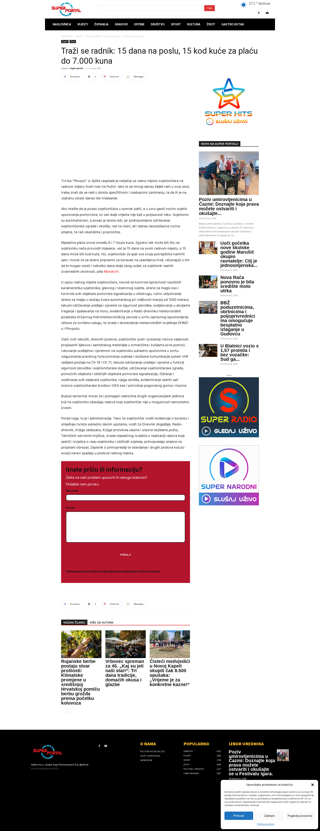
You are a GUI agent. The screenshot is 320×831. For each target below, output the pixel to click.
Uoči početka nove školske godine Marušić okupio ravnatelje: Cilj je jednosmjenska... (239, 254)
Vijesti (79, 36)
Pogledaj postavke (300, 815)
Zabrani (269, 815)
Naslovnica (67, 36)
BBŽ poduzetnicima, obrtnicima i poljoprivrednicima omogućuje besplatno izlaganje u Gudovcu (237, 318)
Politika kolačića (265, 824)
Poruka (70, 507)
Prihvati (239, 815)
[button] (312, 785)
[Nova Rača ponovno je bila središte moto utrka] (208, 281)
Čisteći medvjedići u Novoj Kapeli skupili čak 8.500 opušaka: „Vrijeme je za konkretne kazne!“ (170, 673)
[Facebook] (259, 13)
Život (73, 41)
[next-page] (69, 711)
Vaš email (72, 490)
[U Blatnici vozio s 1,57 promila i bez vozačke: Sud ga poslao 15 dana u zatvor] (208, 350)
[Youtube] (267, 13)
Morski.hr (111, 271)
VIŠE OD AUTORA (101, 622)
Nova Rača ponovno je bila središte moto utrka (237, 284)
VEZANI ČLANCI (74, 622)
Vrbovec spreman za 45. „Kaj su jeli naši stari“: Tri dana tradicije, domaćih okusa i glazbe (124, 673)
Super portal (76, 68)
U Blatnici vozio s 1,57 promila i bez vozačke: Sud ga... (239, 352)
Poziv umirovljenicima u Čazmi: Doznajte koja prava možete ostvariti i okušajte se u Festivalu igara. (252, 762)
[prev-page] (63, 711)
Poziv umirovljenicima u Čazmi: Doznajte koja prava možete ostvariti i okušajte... (229, 206)
